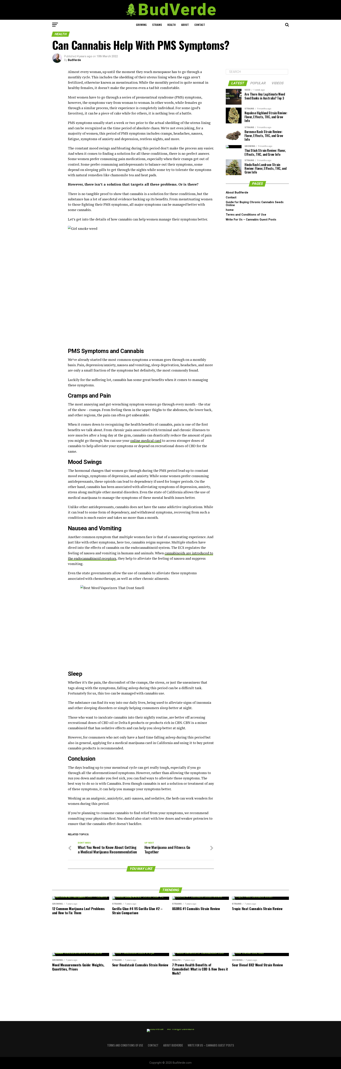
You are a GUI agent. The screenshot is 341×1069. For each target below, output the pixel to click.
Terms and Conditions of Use (246, 214)
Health (171, 25)
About (185, 25)
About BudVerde (237, 192)
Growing (141, 25)
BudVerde (74, 60)
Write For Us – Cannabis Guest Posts (251, 219)
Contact (199, 25)
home (230, 210)
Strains (157, 25)
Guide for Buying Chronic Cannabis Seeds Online (255, 204)
